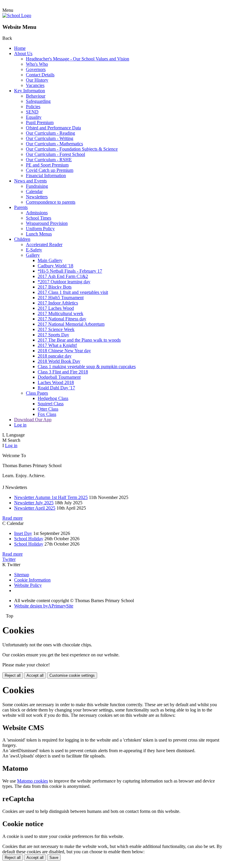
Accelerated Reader (44, 244)
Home (20, 48)
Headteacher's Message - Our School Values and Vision (77, 58)
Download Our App (32, 419)
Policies (33, 106)
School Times (38, 217)
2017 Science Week (56, 329)
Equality (33, 117)
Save (53, 857)
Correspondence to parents (50, 202)
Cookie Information (32, 579)
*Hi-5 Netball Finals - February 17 (70, 271)
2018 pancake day (55, 355)
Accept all (35, 675)
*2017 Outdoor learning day (64, 281)
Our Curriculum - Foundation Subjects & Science (72, 148)
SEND (32, 111)
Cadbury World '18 (55, 265)
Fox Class (47, 414)
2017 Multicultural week (60, 313)
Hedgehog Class (53, 398)
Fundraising (37, 186)
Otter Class (48, 408)
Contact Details (40, 74)
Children (22, 239)
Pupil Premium (40, 122)
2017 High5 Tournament (61, 297)
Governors (36, 69)
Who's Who (37, 64)
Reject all (13, 675)
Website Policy (28, 585)
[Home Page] (16, 15)
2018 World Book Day (59, 361)
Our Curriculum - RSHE (49, 159)
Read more (12, 518)
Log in (20, 424)
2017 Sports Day (53, 334)
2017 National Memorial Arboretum (71, 324)
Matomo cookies (32, 780)
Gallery (33, 255)
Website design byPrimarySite (43, 605)
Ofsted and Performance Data (53, 127)
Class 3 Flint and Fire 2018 (63, 371)
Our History (37, 80)
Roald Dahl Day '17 (56, 387)
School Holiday (28, 538)
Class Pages (37, 393)
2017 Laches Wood (56, 308)
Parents (21, 207)
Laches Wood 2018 (56, 382)
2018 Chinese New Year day (64, 350)
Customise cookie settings (72, 675)
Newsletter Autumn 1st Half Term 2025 (51, 497)
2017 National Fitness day (62, 318)
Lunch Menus (39, 233)
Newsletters (37, 196)
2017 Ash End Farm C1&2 (63, 276)
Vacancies (35, 85)
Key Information (29, 90)
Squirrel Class (51, 403)
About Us (23, 53)
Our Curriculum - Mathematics (54, 143)
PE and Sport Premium (47, 164)
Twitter (9, 559)
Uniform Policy (40, 228)
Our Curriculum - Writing (49, 138)
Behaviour (35, 95)
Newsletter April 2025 (34, 507)
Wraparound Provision (47, 223)
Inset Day (23, 533)
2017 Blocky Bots (55, 286)
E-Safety (34, 249)
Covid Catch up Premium (49, 170)
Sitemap (21, 574)
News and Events (30, 180)
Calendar (34, 191)
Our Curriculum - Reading (50, 133)
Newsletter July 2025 (34, 502)
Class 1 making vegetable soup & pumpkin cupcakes (87, 366)
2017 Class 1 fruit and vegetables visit (73, 292)
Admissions (37, 212)
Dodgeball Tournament (59, 377)
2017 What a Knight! (57, 345)
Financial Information (46, 175)
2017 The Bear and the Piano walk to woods (79, 339)
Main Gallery (50, 260)
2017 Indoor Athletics (58, 302)
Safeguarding (38, 101)
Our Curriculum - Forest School (55, 154)
